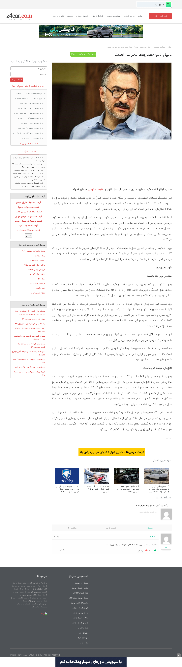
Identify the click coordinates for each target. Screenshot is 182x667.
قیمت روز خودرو (81, 583)
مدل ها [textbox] (43, 74)
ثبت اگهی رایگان (160, 16)
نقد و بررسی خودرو (80, 613)
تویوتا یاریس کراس (38, 292)
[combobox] (28, 68)
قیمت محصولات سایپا (28, 207)
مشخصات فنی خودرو (79, 603)
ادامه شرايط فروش (30, 143)
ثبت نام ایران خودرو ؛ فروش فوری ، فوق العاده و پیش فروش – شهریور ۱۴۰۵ (67, 488)
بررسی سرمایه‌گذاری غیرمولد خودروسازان (27, 173)
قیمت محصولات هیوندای (28, 230)
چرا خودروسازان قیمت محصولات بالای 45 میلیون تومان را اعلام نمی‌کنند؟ (28, 165)
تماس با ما (84, 642)
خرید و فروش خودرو (79, 623)
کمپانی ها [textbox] (42, 68)
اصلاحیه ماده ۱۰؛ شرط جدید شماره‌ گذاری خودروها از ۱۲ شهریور (98, 488)
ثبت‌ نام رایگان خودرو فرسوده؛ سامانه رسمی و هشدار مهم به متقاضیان (159, 488)
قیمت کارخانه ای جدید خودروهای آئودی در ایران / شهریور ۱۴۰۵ (128, 488)
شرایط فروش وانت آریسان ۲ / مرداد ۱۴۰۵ (30, 367)
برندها (70, 16)
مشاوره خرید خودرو (80, 618)
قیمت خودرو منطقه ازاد (78, 598)
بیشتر (28, 235)
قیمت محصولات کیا (28, 225)
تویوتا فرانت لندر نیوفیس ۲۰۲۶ (33, 251)
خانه (140, 16)
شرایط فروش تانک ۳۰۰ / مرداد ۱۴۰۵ (33, 123)
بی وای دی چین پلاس (37, 260)
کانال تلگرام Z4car (80, 593)
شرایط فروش (97, 16)
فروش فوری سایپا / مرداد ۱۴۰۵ (33, 318)
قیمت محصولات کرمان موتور (29, 216)
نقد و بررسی (58, 16)
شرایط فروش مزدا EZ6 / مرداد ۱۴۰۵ (33, 138)
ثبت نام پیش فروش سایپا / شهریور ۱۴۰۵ (30, 98)
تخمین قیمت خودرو (80, 588)
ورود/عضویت (82, 637)
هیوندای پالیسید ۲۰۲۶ (37, 283)
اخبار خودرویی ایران (143, 47)
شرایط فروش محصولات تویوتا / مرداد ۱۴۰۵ (30, 113)
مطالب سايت (159, 47)
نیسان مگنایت (40, 255)
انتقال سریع (17, 80)
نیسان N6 (41, 278)
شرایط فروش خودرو (80, 608)
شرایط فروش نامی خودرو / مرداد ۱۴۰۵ (32, 128)
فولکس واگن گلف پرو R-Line (34, 265)
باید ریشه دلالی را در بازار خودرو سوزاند (28, 170)
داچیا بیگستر (40, 288)
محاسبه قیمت (113, 16)
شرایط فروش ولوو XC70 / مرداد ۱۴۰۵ (32, 118)
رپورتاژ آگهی (83, 633)
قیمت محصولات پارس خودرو (28, 211)
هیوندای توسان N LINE (36, 269)
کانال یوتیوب (82, 628)
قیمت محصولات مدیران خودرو (28, 221)
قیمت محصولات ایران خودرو (28, 202)
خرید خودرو (129, 16)
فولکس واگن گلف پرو (37, 274)
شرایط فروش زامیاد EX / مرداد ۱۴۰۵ (33, 103)
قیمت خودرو (82, 16)
